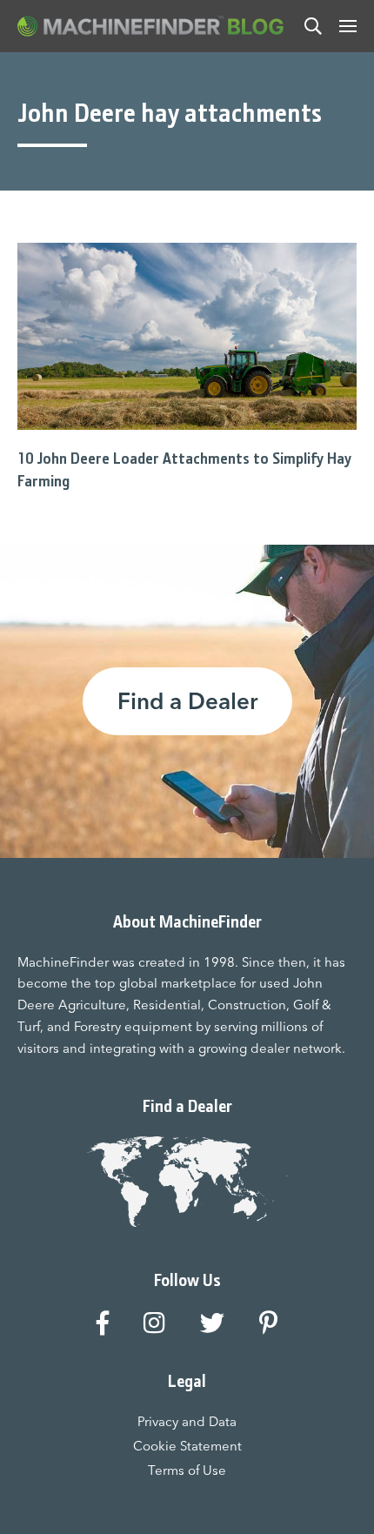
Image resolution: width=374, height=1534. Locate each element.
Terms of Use (187, 1470)
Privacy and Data (187, 1421)
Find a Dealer (187, 701)
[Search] (313, 26)
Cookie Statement (187, 1445)
